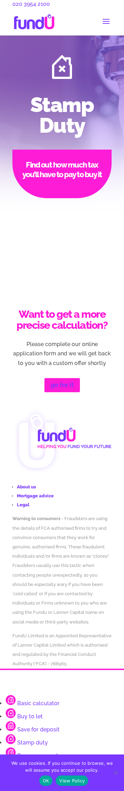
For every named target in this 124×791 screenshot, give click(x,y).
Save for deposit (38, 729)
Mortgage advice (35, 495)
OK (46, 780)
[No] (115, 772)
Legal (23, 504)
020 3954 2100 (31, 4)
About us (26, 486)
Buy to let (30, 716)
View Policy (72, 780)
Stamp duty (32, 742)
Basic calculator (38, 703)
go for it (62, 384)
